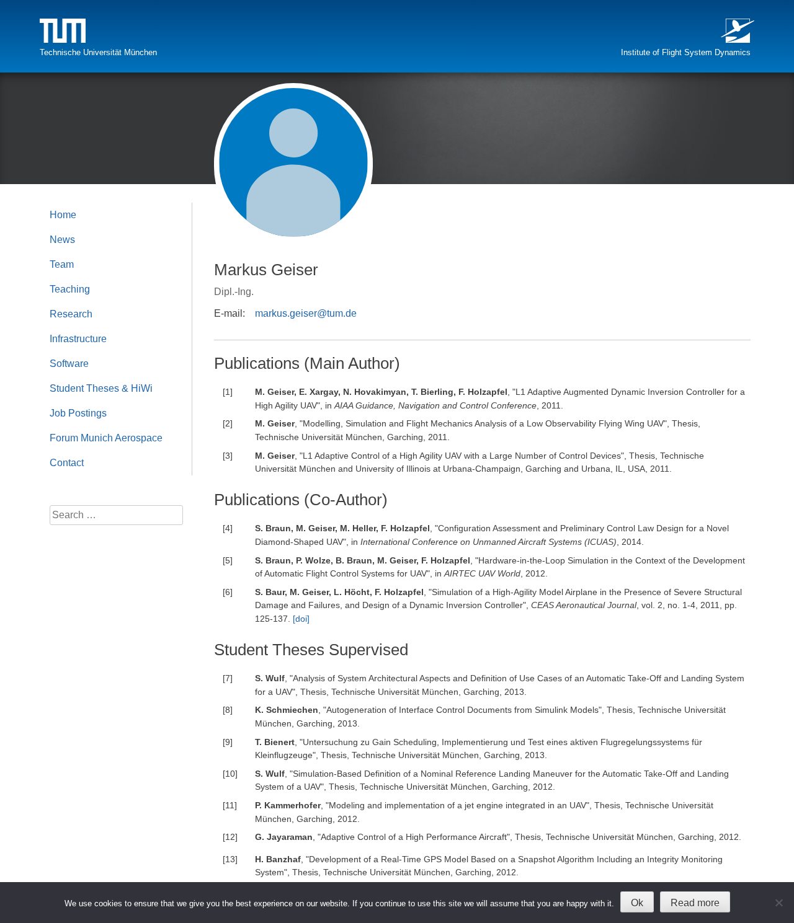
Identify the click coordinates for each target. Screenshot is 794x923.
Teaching (70, 289)
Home (63, 215)
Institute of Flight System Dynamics (686, 52)
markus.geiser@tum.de (306, 313)
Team (62, 264)
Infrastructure (78, 338)
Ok (637, 903)
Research (71, 314)
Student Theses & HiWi (101, 388)
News (62, 239)
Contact (67, 462)
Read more (695, 903)
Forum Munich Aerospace (106, 438)
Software (69, 363)
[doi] (301, 619)
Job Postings (78, 413)
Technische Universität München (98, 52)
